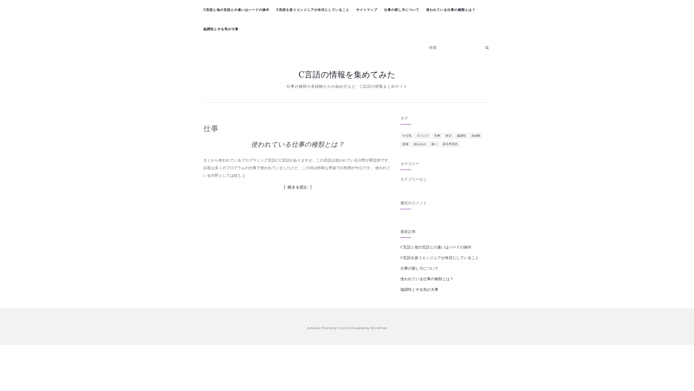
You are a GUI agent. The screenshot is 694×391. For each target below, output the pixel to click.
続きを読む (298, 187)
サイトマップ (366, 10)
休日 (449, 135)
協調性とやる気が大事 (221, 29)
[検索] (487, 48)
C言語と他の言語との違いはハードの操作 (236, 10)
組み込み (420, 144)
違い (434, 144)
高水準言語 (450, 144)
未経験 (475, 135)
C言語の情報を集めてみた (347, 74)
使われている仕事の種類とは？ (450, 10)
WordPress (378, 328)
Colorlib (344, 328)
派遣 (406, 144)
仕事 (437, 135)
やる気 (407, 135)
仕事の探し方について (401, 10)
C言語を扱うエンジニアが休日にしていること (312, 10)
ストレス (423, 135)
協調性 (461, 135)
